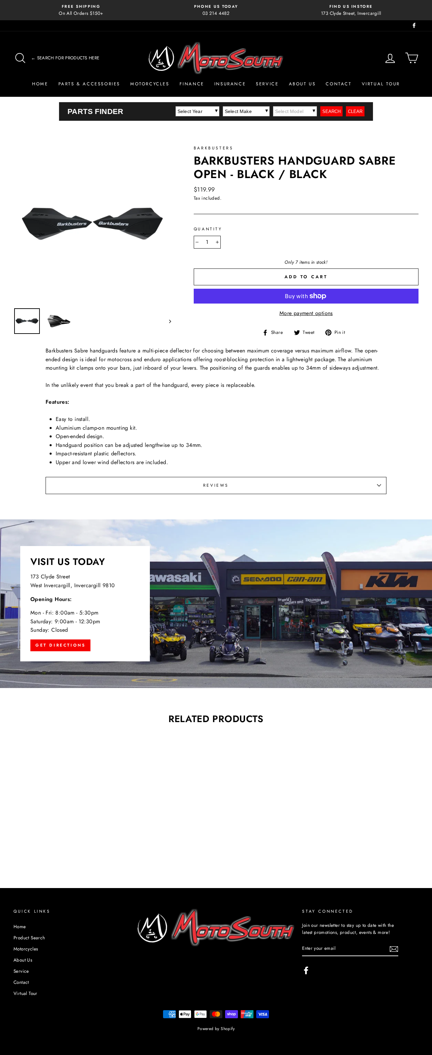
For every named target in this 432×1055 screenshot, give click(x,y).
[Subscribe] (393, 948)
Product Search (29, 937)
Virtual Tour (381, 84)
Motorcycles (149, 84)
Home (40, 84)
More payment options (306, 313)
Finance (192, 84)
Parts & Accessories (89, 84)
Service (267, 84)
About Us (302, 84)
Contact (338, 84)
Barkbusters (214, 148)
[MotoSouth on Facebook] (306, 970)
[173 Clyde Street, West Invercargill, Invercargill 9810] (216, 603)
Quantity (208, 229)
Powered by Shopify (216, 1029)
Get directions (60, 645)
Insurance (230, 84)
